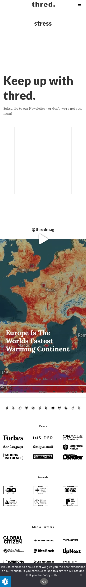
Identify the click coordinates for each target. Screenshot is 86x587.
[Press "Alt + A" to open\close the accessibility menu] (5, 581)
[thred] (44, 5)
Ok (44, 581)
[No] (81, 575)
